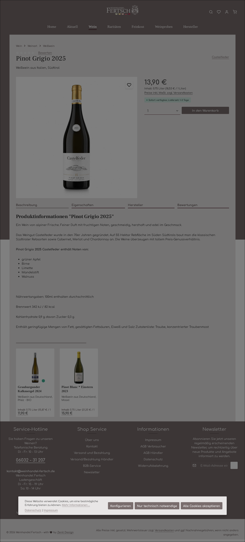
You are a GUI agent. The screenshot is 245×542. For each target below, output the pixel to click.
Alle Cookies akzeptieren (201, 506)
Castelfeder (220, 57)
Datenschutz (153, 459)
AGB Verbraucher (153, 446)
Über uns (92, 440)
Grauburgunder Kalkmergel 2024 (29, 389)
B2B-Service (92, 466)
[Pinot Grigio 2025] (76, 137)
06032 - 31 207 (30, 460)
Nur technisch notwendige (157, 506)
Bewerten (45, 53)
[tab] (42, 205)
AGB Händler (153, 453)
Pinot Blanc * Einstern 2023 (77, 389)
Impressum (153, 440)
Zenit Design (65, 532)
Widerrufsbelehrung (153, 466)
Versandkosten (164, 530)
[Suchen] (211, 11)
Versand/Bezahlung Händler (91, 459)
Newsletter (92, 472)
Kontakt (92, 446)
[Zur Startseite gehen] (122, 10)
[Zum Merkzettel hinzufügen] (129, 85)
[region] (76, 137)
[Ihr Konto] (226, 11)
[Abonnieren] (234, 465)
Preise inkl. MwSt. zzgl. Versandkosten (168, 92)
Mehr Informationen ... (76, 504)
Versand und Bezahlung (92, 453)
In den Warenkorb (205, 110)
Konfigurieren (120, 506)
